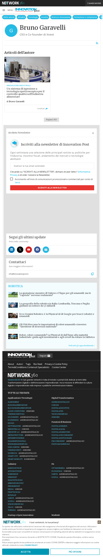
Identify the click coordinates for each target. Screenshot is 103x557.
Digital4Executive (60, 408)
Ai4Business (13, 402)
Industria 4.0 (18, 429)
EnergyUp (12, 477)
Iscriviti (52, 188)
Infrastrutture (25, 435)
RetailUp (12, 495)
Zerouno (56, 417)
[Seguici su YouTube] (28, 249)
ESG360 (11, 423)
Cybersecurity (19, 450)
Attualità (11, 17)
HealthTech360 (15, 480)
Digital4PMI (57, 411)
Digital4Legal (58, 429)
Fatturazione (24, 426)
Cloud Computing (21, 411)
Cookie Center (59, 367)
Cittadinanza (68, 468)
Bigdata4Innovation (17, 405)
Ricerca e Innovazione (50, 17)
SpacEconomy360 (15, 504)
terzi (17, 182)
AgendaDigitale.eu (60, 402)
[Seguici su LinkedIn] (11, 249)
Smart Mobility (21, 459)
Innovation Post (16, 483)
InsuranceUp (14, 486)
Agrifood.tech (14, 468)
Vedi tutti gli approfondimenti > (82, 346)
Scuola (21, 501)
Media (15, 489)
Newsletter (95, 17)
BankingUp (13, 474)
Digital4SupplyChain (62, 438)
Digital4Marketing (61, 432)
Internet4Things (16, 438)
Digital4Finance (59, 426)
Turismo (21, 510)
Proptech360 (14, 492)
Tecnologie (23, 17)
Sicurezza (22, 453)
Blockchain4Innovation (19, 408)
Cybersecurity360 (16, 414)
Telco (15, 507)
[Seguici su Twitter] (20, 249)
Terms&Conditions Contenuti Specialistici (28, 367)
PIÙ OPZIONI (75, 552)
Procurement (68, 441)
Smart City (22, 456)
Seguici (43, 355)
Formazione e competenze (75, 17)
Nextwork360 (14, 380)
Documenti (23, 417)
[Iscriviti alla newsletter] (46, 249)
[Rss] (97, 43)
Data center (18, 447)
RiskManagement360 (17, 444)
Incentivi (34, 17)
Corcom (55, 405)
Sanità (20, 498)
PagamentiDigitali (17, 441)
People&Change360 (61, 444)
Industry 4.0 (23, 432)
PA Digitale (61, 471)
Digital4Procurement (62, 435)
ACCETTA (26, 552)
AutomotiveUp (15, 471)
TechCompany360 (60, 414)
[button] (7, 10)
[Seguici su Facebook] (37, 249)
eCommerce (23, 420)
